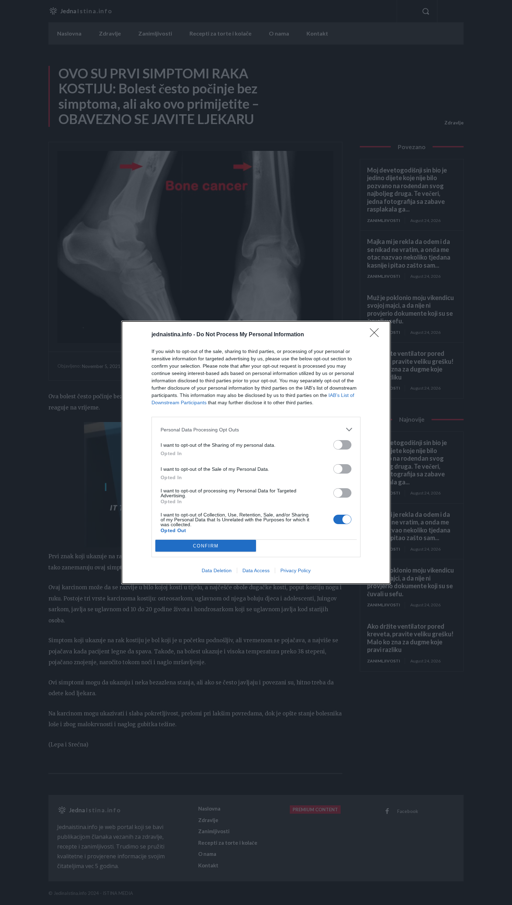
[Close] (376, 335)
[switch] (342, 445)
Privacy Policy (295, 570)
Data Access (256, 570)
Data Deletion (217, 570)
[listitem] (256, 429)
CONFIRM (206, 546)
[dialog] (256, 452)
